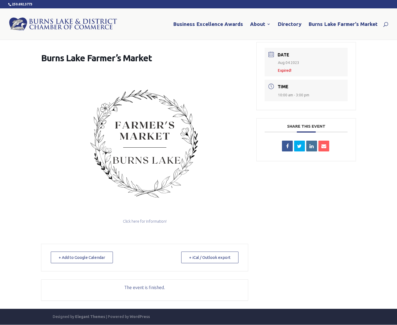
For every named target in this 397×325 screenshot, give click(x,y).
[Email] (323, 146)
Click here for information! (145, 221)
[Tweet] (299, 146)
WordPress (140, 316)
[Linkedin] (311, 146)
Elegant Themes (90, 316)
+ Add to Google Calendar (82, 257)
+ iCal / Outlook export (210, 257)
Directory (289, 24)
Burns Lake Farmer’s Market (343, 24)
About (257, 24)
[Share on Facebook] (287, 146)
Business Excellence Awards (208, 24)
